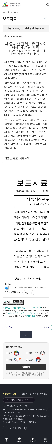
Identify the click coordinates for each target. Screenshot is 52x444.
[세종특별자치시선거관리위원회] (16, 4)
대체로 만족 (33, 353)
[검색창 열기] (48, 4)
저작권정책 (23, 394)
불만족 (31, 360)
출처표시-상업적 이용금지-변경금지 (21, 313)
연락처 (32, 394)
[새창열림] (13, 302)
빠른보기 (28, 293)
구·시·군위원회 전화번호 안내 (14, 428)
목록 (26, 334)
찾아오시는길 (42, 394)
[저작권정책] (31, 316)
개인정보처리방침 (9, 394)
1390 (30, 422)
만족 (10, 353)
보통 (10, 360)
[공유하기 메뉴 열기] (45, 18)
